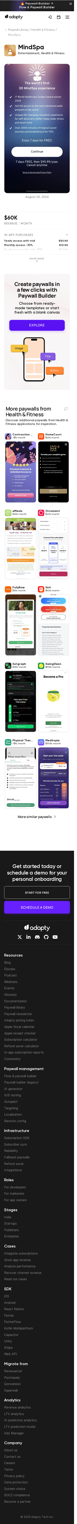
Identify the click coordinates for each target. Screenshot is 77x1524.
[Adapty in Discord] (37, 937)
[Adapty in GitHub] (46, 937)
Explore (37, 325)
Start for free (37, 892)
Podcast (10, 975)
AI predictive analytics (20, 1420)
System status (14, 1489)
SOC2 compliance (17, 1495)
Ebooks (9, 969)
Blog (7, 962)
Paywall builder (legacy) (21, 1082)
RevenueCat (13, 1371)
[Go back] (6, 31)
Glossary (10, 995)
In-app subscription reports (24, 1052)
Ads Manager (14, 1433)
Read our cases (15, 1279)
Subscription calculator (20, 1039)
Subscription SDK (17, 1138)
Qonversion (12, 1384)
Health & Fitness (43, 30)
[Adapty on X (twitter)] (19, 937)
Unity (8, 1341)
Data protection (16, 1482)
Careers (9, 1463)
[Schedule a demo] (58, 17)
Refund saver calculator (21, 1046)
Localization (13, 1114)
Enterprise (11, 1236)
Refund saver (14, 1164)
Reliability (11, 1151)
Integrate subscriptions (21, 1253)
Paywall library (14, 1007)
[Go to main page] (14, 16)
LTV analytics (14, 1414)
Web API (10, 1354)
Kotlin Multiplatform (18, 1328)
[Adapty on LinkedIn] (28, 937)
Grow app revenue (17, 1260)
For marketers (14, 1193)
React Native (14, 1309)
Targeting (11, 1108)
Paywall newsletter (18, 1014)
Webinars (10, 982)
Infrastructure (16, 1131)
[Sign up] (50, 17)
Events (9, 988)
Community (12, 1059)
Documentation (15, 1001)
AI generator (13, 1089)
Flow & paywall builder (20, 1076)
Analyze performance (20, 1266)
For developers (15, 1187)
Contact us (12, 1457)
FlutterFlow (12, 1322)
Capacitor (11, 1335)
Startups (10, 1223)
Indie (7, 1217)
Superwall (11, 1390)
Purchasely (12, 1378)
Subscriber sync (15, 1144)
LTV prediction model (19, 1427)
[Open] (67, 17)
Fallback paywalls (17, 1157)
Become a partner (17, 1502)
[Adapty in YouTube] (55, 937)
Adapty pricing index (19, 1020)
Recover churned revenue (22, 1273)
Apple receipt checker (20, 1033)
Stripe (8, 1348)
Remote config (15, 1121)
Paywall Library (18, 30)
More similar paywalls (35, 816)
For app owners (15, 1200)
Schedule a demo (37, 907)
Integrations (13, 1170)
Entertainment (28, 53)
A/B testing (12, 1095)
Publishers (11, 1230)
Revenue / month (18, 223)
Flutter (9, 1315)
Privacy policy (14, 1476)
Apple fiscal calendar (19, 1027)
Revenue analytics (17, 1407)
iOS (6, 1296)
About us (10, 1450)
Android (10, 1303)
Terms (8, 1469)
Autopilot (11, 1102)
